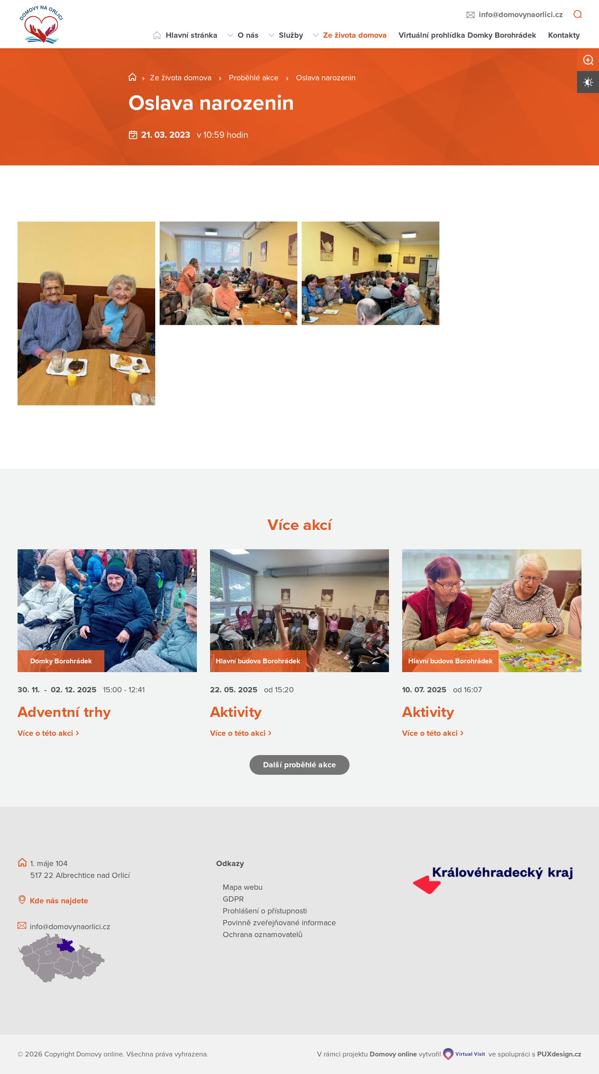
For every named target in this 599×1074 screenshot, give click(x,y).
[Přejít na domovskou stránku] (42, 24)
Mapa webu (243, 887)
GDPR (233, 899)
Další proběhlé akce (299, 765)
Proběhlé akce (255, 77)
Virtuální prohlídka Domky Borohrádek (467, 35)
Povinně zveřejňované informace (279, 922)
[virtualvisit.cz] (464, 1054)
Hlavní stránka (191, 35)
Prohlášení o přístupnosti (265, 911)
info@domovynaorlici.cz (521, 14)
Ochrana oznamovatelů (263, 934)
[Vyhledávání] (577, 15)
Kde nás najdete (59, 901)
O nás (248, 35)
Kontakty (564, 35)
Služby (291, 35)
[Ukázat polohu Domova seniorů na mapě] (106, 958)
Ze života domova (355, 35)
